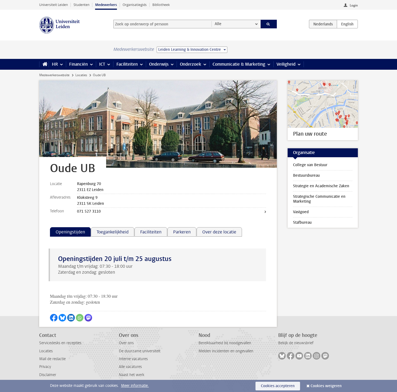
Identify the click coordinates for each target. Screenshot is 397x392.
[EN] (347, 24)
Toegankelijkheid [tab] (113, 232)
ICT (102, 64)
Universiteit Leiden (53, 4)
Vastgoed (301, 212)
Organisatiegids (135, 4)
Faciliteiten (127, 64)
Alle (218, 23)
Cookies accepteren (278, 385)
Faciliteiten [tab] (151, 232)
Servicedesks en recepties (60, 343)
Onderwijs (159, 64)
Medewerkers (106, 4)
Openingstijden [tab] (70, 232)
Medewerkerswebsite (54, 75)
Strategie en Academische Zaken (321, 186)
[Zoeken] (269, 24)
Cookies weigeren (326, 385)
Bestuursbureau (306, 175)
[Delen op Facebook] (54, 317)
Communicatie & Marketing (239, 64)
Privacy (45, 366)
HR (55, 64)
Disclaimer (47, 374)
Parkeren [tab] (182, 232)
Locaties (81, 75)
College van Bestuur (310, 164)
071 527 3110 (89, 211)
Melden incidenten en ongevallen (225, 351)
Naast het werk (131, 374)
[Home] (44, 64)
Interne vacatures (133, 358)
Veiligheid (286, 64)
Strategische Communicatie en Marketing (319, 199)
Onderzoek (190, 64)
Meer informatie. (135, 385)
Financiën (78, 64)
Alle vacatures (130, 366)
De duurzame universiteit (139, 351)
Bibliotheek (161, 4)
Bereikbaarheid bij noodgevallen (224, 343)
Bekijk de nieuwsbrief (296, 343)
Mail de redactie (52, 358)
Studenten (81, 4)
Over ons (126, 343)
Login (354, 5)
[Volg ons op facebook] (290, 356)
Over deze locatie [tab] (219, 232)
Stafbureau (302, 222)
